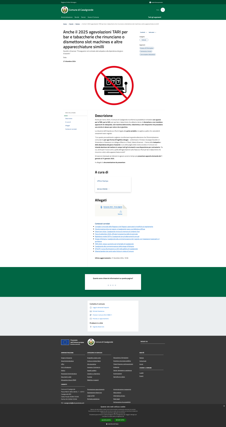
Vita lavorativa (91, 364)
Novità (71, 24)
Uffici (62, 364)
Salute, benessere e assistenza (122, 370)
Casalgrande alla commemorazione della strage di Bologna (114, 246)
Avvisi (141, 364)
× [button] (224, 406)
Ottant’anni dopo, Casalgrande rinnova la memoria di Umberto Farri (117, 231)
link (123, 416)
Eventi (141, 376)
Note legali (116, 399)
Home (65, 24)
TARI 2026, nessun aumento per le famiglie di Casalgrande (114, 244)
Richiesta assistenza (93, 399)
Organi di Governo (66, 358)
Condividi (142, 32)
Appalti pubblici (91, 370)
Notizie (77, 24)
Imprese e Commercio (93, 367)
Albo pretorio (117, 393)
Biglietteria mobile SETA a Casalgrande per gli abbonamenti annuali (117, 236)
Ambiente (116, 367)
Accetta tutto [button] (106, 420)
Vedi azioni (152, 32)
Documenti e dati (66, 377)
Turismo (89, 377)
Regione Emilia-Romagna (68, 2)
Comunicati (142, 361)
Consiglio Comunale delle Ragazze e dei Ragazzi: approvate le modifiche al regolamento (124, 226)
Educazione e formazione (120, 358)
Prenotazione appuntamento (95, 389)
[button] (112, 424)
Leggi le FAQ (91, 396)
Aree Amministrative (67, 361)
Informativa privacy (119, 396)
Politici (63, 370)
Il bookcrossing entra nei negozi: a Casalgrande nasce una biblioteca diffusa (120, 229)
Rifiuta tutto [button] (120, 420)
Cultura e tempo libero (94, 361)
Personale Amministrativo (69, 374)
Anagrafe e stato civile (94, 358)
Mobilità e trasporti (93, 380)
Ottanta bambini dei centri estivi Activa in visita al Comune (114, 251)
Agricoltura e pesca (119, 377)
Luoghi (141, 373)
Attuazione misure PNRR (68, 380)
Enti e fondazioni (66, 367)
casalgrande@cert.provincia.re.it (74, 403)
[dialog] (113, 415)
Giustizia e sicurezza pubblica (122, 361)
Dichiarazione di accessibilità (121, 402)
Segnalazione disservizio (94, 393)
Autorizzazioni (117, 374)
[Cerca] (163, 10)
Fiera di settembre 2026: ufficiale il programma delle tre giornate (116, 234)
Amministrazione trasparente (122, 389)
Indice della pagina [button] (70, 113)
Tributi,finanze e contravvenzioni (123, 364)
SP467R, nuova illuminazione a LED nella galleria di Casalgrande (116, 249)
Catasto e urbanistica (93, 374)
